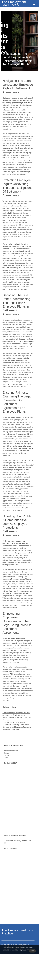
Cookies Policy (23, 951)
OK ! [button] (32, 951)
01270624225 (12, 848)
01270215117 (12, 763)
